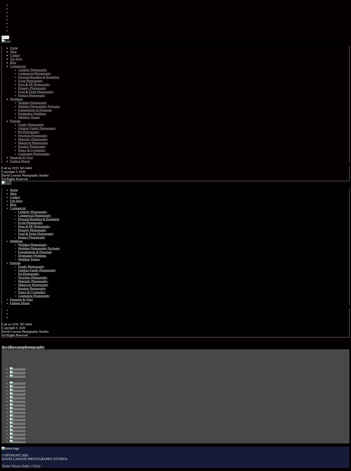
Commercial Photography (34, 73)
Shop (13, 51)
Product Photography (31, 95)
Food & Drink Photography (36, 92)
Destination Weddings (32, 113)
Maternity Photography (33, 139)
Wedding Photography (32, 102)
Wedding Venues (29, 117)
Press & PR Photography (34, 84)
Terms (6, 466)
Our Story (16, 59)
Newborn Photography (33, 135)
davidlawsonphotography (23, 347)
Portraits (15, 121)
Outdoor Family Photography (37, 128)
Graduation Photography (34, 154)
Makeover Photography (33, 143)
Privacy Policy (21, 466)
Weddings (16, 99)
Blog (13, 62)
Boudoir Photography (32, 146)
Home (14, 48)
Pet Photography (28, 132)
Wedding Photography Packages (39, 106)
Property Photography (32, 88)
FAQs (36, 466)
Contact (15, 55)
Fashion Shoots (20, 161)
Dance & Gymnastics (32, 150)
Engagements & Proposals (35, 110)
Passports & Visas (21, 157)
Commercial (18, 66)
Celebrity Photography (32, 70)
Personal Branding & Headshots (38, 77)
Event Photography (30, 81)
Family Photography (31, 124)
